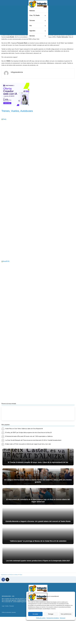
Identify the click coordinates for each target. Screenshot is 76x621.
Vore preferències (66, 614)
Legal (3, 606)
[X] (7, 579)
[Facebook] (3, 579)
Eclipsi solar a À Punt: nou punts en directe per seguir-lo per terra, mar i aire (28, 444)
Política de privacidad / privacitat (9, 612)
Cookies (7, 606)
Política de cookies (41, 618)
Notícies (32, 10)
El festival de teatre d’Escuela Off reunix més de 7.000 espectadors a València (28, 436)
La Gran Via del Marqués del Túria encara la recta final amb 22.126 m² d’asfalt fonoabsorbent (33, 440)
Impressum (62, 618)
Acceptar (35, 614)
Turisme (32, 20)
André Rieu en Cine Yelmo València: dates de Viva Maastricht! (24, 428)
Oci (30, 25)
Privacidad (11, 606)
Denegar (50, 614)
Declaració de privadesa (53, 618)
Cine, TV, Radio (34, 15)
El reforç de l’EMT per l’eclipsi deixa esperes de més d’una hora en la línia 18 (28, 432)
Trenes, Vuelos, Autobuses (17, 111)
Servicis (32, 36)
